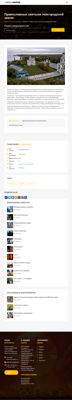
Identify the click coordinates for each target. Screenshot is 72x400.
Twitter (9, 197)
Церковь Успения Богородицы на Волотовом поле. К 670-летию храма (36, 297)
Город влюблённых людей (22, 223)
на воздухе (11, 183)
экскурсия (31, 183)
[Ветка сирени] (10, 249)
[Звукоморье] (10, 241)
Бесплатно (42, 360)
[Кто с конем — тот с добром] (10, 281)
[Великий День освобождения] (10, 315)
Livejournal (25, 197)
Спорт (41, 355)
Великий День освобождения (23, 313)
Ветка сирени (18, 247)
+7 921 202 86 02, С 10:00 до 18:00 (11, 366)
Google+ (22, 197)
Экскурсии (22, 168)
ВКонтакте (12, 197)
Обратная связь (10, 372)
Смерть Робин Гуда (20, 231)
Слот (15, 255)
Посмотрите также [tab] (16, 125)
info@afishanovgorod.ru (12, 362)
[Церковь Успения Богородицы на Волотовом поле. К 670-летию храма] (10, 299)
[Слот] (10, 257)
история (21, 183)
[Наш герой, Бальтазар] (10, 217)
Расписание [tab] (14, 121)
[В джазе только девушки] (10, 273)
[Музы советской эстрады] (10, 265)
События (41, 349)
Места (41, 352)
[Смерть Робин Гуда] (10, 233)
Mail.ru (19, 197)
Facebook (6, 197)
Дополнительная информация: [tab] (35, 121)
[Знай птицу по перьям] (10, 307)
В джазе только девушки (22, 270)
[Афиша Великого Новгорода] (16, 391)
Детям (41, 357)
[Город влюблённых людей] (10, 225)
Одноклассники (15, 197)
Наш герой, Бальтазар (21, 215)
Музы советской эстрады (22, 262)
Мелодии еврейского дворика (23, 207)
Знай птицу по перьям (21, 305)
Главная (41, 346)
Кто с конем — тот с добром (23, 278)
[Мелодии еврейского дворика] (10, 209)
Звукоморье (18, 239)
